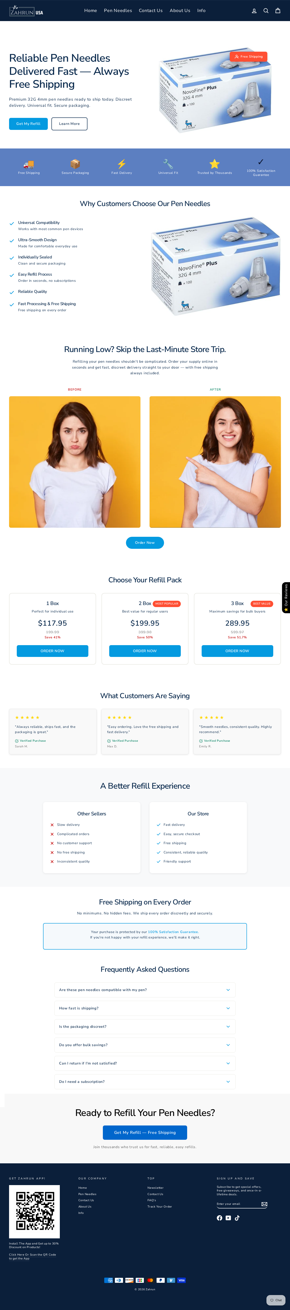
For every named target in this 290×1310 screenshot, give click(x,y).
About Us (180, 10)
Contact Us (151, 10)
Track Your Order (159, 1207)
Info (201, 10)
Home (90, 10)
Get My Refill (28, 123)
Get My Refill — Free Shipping (145, 1132)
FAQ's (151, 1200)
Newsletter (155, 1188)
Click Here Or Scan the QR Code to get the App (32, 1257)
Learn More (69, 123)
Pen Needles (118, 10)
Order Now (145, 542)
